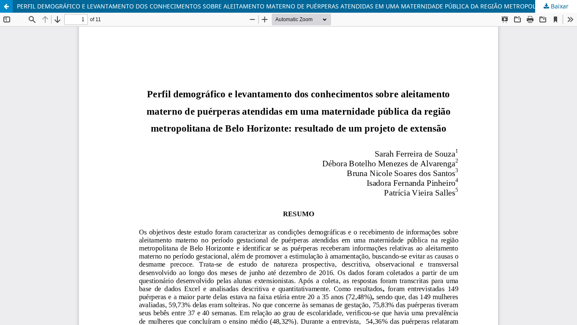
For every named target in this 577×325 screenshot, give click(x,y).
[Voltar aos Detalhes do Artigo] (6, 6)
